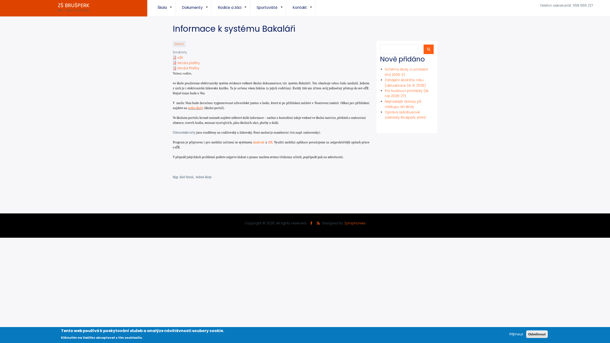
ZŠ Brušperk (73, 5)
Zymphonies (355, 223)
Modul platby (189, 63)
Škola (166, 10)
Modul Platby (188, 68)
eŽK (180, 57)
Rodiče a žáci (234, 10)
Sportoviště (271, 10)
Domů (179, 44)
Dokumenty (196, 10)
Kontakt (304, 10)
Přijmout (516, 334)
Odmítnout (537, 334)
